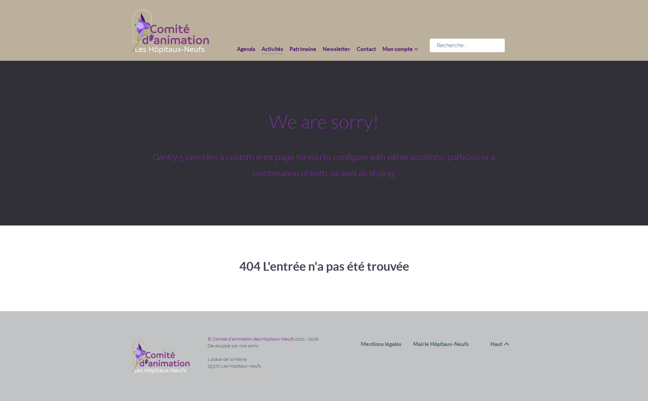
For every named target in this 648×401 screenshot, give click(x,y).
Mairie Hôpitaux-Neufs (441, 344)
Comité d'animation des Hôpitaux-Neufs (253, 339)
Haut (496, 344)
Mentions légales (381, 344)
